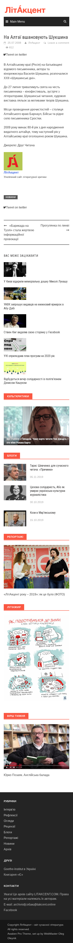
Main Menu (17, 21)
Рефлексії (10, 815)
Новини (11, 197)
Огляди (9, 820)
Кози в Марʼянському (43, 512)
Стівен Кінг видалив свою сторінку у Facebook (32, 332)
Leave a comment (58, 42)
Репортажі (11, 837)
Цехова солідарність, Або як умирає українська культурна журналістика (47, 491)
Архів (7, 849)
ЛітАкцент (34, 42)
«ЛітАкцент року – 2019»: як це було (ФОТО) (34, 594)
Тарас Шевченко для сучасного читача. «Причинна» (49, 467)
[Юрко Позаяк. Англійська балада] (36, 746)
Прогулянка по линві (55, 225)
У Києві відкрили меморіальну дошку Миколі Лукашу (36, 281)
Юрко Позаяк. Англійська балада (26, 775)
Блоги (8, 832)
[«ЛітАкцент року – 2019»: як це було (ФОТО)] (36, 566)
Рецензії (9, 826)
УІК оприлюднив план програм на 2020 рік (29, 356)
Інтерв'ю (9, 809)
